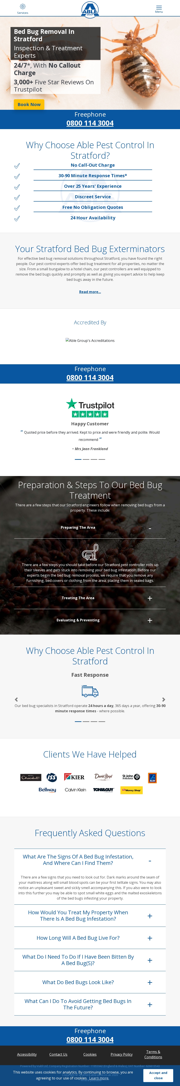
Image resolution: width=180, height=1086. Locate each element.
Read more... (90, 291)
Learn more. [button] (99, 1078)
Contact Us (58, 1054)
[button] (16, 700)
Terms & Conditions (153, 1054)
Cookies (90, 1054)
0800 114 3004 (90, 123)
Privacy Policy (122, 1054)
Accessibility (27, 1054)
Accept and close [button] (158, 1075)
